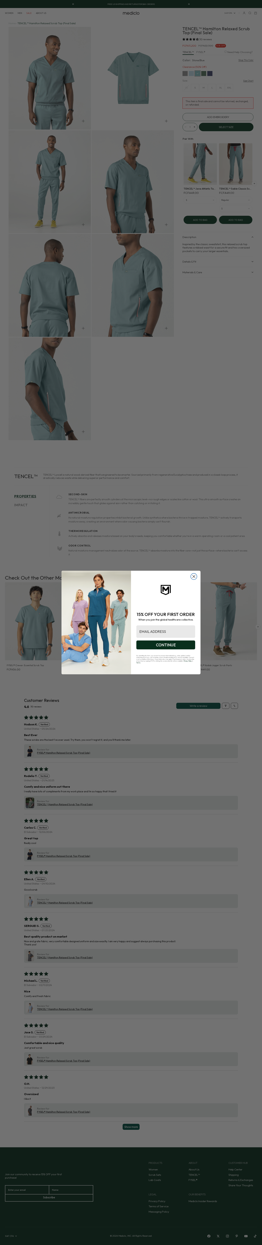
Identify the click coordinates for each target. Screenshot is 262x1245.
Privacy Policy (188, 661)
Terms (138, 663)
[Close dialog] (194, 576)
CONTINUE (166, 644)
